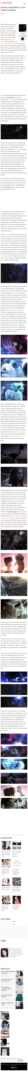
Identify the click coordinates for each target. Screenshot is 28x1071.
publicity (3, 110)
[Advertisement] (14, 19)
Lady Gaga (18, 149)
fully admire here (5, 256)
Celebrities (14, 834)
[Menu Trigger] (24, 4)
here (8, 730)
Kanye (10, 99)
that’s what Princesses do (16, 436)
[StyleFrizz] (6, 4)
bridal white (14, 293)
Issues (22, 834)
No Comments (6, 976)
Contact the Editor (14, 1064)
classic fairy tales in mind (14, 310)
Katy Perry (7, 234)
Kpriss (20, 1058)
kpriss (9, 834)
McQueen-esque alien (19, 432)
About (21, 1064)
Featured (19, 834)
